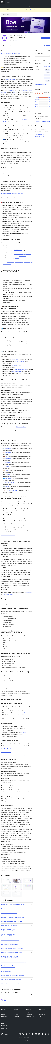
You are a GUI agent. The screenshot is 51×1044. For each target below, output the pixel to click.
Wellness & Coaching (10, 482)
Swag (41, 1016)
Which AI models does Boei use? (9, 925)
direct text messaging (19, 254)
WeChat (17, 258)
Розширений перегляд (41, 84)
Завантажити (45, 38)
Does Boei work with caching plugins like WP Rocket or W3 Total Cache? (10, 957)
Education (7, 474)
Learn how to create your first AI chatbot (12, 193)
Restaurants (8, 458)
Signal (23, 119)
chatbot (47, 72)
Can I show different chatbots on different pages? (13, 962)
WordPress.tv (30, 1016)
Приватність (4, 1016)
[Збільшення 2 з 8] (20, 879)
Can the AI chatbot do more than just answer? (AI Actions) (8, 935)
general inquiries (15, 359)
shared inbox (11, 90)
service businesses (19, 361)
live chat (47, 80)
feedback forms (7, 264)
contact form (46, 75)
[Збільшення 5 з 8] (20, 886)
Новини (3, 1012)
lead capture (46, 77)
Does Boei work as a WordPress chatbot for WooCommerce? (9, 966)
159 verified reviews (21, 427)
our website (29, 592)
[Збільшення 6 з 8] (31, 886)
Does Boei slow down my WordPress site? (11, 952)
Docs (13, 53)
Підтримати (42, 1014)
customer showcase (8, 594)
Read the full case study (8, 535)
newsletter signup (28, 262)
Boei (16, 40)
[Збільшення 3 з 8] (31, 879)
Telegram (27, 119)
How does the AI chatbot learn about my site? (12, 917)
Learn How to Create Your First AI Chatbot (13, 755)
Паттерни (16, 1016)
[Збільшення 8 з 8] (20, 892)
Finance (7, 466)
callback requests (19, 262)
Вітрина (16, 1009)
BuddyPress (5, 1028)
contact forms (10, 262)
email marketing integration (20, 369)
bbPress (4, 1025)
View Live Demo (6, 752)
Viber (20, 256)
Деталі (4, 45)
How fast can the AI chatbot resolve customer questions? (8, 930)
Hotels (6, 470)
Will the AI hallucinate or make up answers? (11, 921)
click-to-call (28, 254)
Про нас (3, 1009)
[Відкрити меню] (49, 2)
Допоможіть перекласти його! (37, 9)
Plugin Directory (4, 6)
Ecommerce (8, 448)
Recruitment (8, 478)
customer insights (16, 371)
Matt (3, 1023)
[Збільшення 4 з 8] (9, 886)
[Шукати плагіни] (15, 14)
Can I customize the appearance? (9, 944)
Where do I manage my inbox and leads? (11, 984)
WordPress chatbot (10, 79)
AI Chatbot (47, 69)
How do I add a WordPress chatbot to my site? (13, 904)
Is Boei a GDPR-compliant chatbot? (10, 940)
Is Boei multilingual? (6, 971)
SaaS (6, 456)
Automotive (8, 462)
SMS (4, 121)
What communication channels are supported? (12, 948)
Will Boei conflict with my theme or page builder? (13, 975)
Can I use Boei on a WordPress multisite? (11, 979)
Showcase (8, 53)
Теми (15, 1012)
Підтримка (47, 45)
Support (18, 53)
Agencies (7, 486)
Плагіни (16, 1014)
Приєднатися (42, 1009)
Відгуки (11, 45)
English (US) (47, 66)
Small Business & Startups (11, 490)
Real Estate (8, 452)
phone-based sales (16, 365)
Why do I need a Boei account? (9, 913)
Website (3, 53)
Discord (24, 256)
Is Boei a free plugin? (6, 908)
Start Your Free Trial (7, 749)
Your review (38, 109)
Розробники (29, 1014)
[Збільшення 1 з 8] (9, 879)
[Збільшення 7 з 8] (9, 892)
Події (40, 1012)
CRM (14, 92)
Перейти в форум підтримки (42, 121)
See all (48, 109)
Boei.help (23, 712)
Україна (6, 1034)
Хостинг (3, 1014)
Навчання (28, 1009)
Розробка (18, 45)
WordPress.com (5, 1021)
